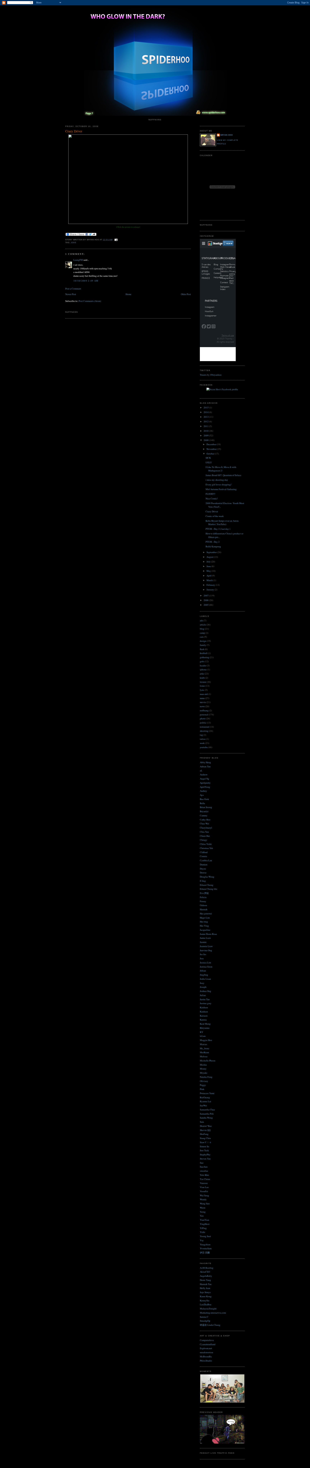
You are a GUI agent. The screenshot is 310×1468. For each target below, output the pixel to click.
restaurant (204, 726)
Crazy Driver (73, 131)
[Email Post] (115, 240)
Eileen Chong (206, 885)
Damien (203, 864)
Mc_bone (204, 1048)
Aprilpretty (205, 782)
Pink (202, 1089)
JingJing (204, 974)
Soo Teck (204, 1150)
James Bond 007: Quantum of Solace (223, 475)
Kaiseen (204, 1015)
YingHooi (205, 1224)
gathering (204, 657)
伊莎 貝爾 (205, 1252)
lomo (202, 685)
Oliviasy (204, 1081)
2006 (206, 600)
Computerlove (207, 1340)
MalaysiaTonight (208, 1308)
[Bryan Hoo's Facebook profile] (222, 389)
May (209, 570)
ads (201, 620)
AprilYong (205, 787)
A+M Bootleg (206, 1267)
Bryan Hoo (226, 135)
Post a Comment (73, 288)
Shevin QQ (205, 1130)
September (211, 552)
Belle (202, 803)
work (202, 743)
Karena (203, 1019)
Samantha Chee (207, 1109)
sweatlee (204, 1170)
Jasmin (203, 942)
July (208, 561)
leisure (203, 681)
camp (202, 632)
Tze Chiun (205, 1179)
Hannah (203, 909)
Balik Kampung (213, 546)
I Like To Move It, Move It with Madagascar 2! (221, 468)
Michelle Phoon (207, 1060)
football (203, 653)
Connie (203, 856)
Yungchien (205, 1244)
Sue (201, 1162)
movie (203, 702)
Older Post (186, 294)
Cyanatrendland (207, 1344)
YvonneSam (206, 1248)
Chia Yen (204, 831)
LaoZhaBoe (205, 1304)
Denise (203, 872)
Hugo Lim (205, 917)
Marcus (203, 1044)
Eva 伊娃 (204, 893)
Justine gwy (205, 1003)
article (203, 624)
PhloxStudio (206, 1360)
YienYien (204, 1219)
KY (201, 1032)
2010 (206, 430)
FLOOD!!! (210, 493)
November (211, 449)
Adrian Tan (205, 766)
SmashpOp (205, 1320)
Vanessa (204, 1183)
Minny (203, 1068)
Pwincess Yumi (207, 1093)
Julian (203, 995)
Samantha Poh (207, 1113)
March (209, 580)
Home (128, 294)
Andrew (203, 774)
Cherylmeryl (206, 827)
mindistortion (206, 1352)
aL (201, 770)
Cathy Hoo (205, 819)
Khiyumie (205, 1027)
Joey (202, 983)
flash (202, 649)
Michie (203, 1064)
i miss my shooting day (217, 479)
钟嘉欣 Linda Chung (210, 1324)
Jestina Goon (206, 966)
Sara (202, 1121)
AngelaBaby (206, 1275)
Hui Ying (204, 925)
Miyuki (203, 1072)
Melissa (203, 1056)
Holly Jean (205, 1288)
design (203, 641)
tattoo (203, 739)
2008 (206, 440)
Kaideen (204, 1007)
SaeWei (203, 1105)
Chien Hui (205, 836)
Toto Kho (204, 1175)
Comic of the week (215, 516)
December (211, 444)
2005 (206, 604)
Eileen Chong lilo (208, 888)
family (203, 645)
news (202, 706)
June (209, 566)
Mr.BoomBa (206, 1356)
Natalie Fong (206, 1077)
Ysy (202, 1240)
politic (203, 722)
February (211, 584)
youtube (204, 747)
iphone (203, 669)
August (210, 556)
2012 (206, 421)
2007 (206, 595)
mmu (202, 698)
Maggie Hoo (206, 1040)
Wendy (203, 1199)
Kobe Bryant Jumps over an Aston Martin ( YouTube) (222, 522)
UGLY (209, 462)
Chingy (203, 839)
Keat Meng (205, 1023)
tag (201, 734)
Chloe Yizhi (206, 844)
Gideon (203, 905)
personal (204, 714)
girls (202, 661)
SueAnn (204, 1166)
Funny (203, 901)
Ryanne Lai (205, 1101)
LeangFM (78, 259)
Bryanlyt (204, 811)
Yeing (203, 1211)
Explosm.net (206, 1348)
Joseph (203, 987)
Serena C (204, 1316)
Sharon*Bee (206, 1126)
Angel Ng (204, 778)
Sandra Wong (206, 1117)
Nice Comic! (212, 498)
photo (203, 718)
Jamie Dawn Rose (208, 934)
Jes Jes (203, 954)
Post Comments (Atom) (90, 301)
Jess (202, 958)
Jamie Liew (205, 938)
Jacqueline (205, 929)
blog (202, 628)
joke (73, 242)
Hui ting (204, 921)
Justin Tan (205, 999)
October (210, 453)
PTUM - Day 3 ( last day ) (218, 528)
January (210, 589)
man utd (204, 694)
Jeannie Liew (206, 946)
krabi (202, 677)
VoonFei (204, 1191)
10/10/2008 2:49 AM (85, 280)
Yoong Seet (205, 1236)
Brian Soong (206, 807)
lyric (202, 690)
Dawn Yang (205, 1280)
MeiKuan (204, 1052)
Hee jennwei (206, 913)
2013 (206, 416)
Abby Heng (205, 762)
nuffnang (204, 710)
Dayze (203, 868)
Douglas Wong (207, 876)
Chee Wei (204, 823)
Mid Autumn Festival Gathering (221, 489)
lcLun (203, 1036)
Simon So (204, 1146)
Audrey (203, 790)
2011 (206, 426)
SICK (208, 457)
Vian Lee (204, 1187)
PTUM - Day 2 (213, 541)
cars (202, 636)
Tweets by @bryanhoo (211, 374)
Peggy (203, 1085)
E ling (203, 880)
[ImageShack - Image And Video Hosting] (128, 223)
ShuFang (204, 1134)
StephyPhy (205, 1154)
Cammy (203, 815)
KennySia (204, 1300)
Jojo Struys (205, 1292)
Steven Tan (205, 1158)
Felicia (203, 897)
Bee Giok (204, 799)
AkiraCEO (205, 1271)
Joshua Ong (205, 991)
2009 (206, 435)
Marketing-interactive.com (213, 1312)
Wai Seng (204, 1195)
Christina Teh (206, 848)
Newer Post (70, 294)
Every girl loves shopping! (218, 484)
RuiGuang (205, 1097)
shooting (204, 730)
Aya (202, 795)
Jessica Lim (205, 962)
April (209, 575)
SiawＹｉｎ (206, 1142)
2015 (206, 407)
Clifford (204, 852)
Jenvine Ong (206, 950)
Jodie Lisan (205, 978)
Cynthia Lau (206, 860)
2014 (206, 412)
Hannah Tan (206, 1284)
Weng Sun (205, 1203)
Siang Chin (205, 1138)
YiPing (203, 1228)
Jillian (203, 970)
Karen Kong (206, 1296)
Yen (202, 1215)
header (203, 665)
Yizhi (202, 1232)
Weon (202, 1207)
